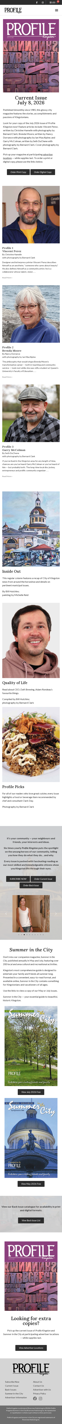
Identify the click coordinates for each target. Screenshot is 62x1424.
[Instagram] (40, 1398)
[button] (56, 10)
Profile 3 (8, 446)
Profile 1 (7, 248)
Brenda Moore (11, 350)
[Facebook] (35, 1398)
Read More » (7, 277)
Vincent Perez (11, 251)
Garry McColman (13, 450)
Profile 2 (7, 347)
